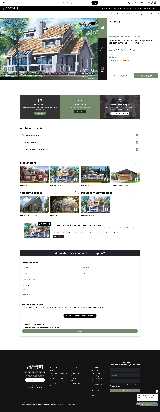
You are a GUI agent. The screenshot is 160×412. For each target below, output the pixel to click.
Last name (86, 267)
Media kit (52, 381)
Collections (116, 8)
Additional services (97, 378)
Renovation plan (96, 376)
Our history (53, 371)
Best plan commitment (56, 378)
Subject (26, 289)
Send (80, 331)
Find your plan (131, 14)
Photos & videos (75, 383)
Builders (146, 8)
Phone (85, 273)
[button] (95, 50)
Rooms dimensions (31, 142)
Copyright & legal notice (68, 404)
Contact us (40, 113)
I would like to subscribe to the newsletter (35, 324)
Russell (24, 185)
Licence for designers (98, 381)
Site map (94, 395)
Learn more (58, 236)
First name (27, 267)
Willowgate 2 (28, 215)
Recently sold (74, 378)
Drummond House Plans (118, 14)
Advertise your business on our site (29, 402)
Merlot (85, 185)
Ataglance (56, 215)
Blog (51, 386)
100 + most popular (76, 381)
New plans (74, 376)
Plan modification (96, 371)
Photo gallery (128, 8)
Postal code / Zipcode (30, 279)
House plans (104, 8)
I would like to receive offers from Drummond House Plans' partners (41, 327)
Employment (53, 383)
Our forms (94, 393)
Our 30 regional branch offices (58, 373)
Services (136, 8)
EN (136, 3)
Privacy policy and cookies (55, 404)
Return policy (95, 390)
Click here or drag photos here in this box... (80, 316)
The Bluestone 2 (119, 185)
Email (25, 273)
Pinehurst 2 (88, 215)
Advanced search (35, 385)
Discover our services (120, 113)
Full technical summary (32, 135)
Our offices (80, 111)
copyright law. (95, 225)
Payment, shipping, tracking (99, 388)
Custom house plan (97, 373)
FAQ (154, 8)
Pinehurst (55, 185)
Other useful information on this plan (36, 149)
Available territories (55, 376)
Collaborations (75, 373)
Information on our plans (35, 387)
